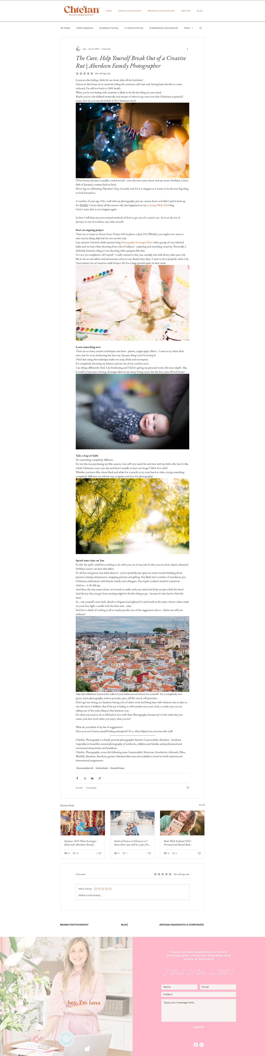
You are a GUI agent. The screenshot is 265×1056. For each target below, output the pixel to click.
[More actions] (187, 49)
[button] (129, 11)
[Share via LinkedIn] (92, 778)
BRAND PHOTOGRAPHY (74, 924)
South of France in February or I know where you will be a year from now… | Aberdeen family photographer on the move (132, 842)
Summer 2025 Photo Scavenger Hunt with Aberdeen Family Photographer (80, 842)
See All (202, 804)
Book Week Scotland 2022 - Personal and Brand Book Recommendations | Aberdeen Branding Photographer (179, 842)
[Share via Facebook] (77, 778)
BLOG (124, 924)
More (187, 27)
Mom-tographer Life (84, 767)
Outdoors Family (108, 27)
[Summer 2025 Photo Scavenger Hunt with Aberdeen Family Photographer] (83, 823)
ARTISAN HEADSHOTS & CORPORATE (181, 924)
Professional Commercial (163, 27)
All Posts (65, 27)
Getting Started (102, 767)
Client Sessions (84, 27)
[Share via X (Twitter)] (84, 778)
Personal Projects (117, 767)
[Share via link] (99, 778)
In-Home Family (134, 27)
